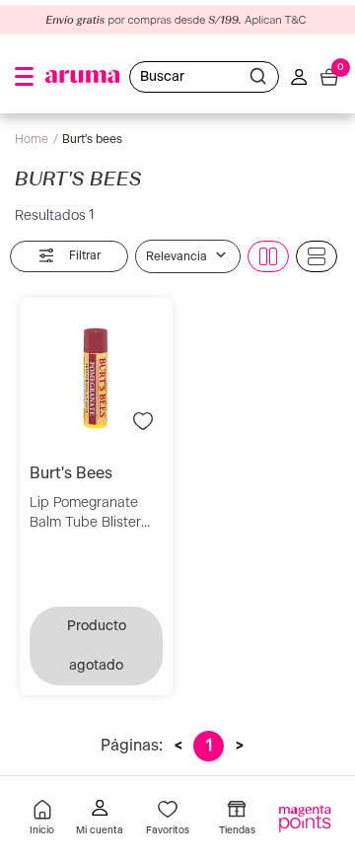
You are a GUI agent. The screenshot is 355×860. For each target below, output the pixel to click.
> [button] (240, 745)
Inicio (42, 830)
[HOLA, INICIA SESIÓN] (99, 820)
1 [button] (209, 745)
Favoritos (167, 830)
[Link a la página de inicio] (36, 140)
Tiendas (237, 830)
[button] (24, 76)
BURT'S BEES (92, 139)
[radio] (268, 256)
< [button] (178, 745)
